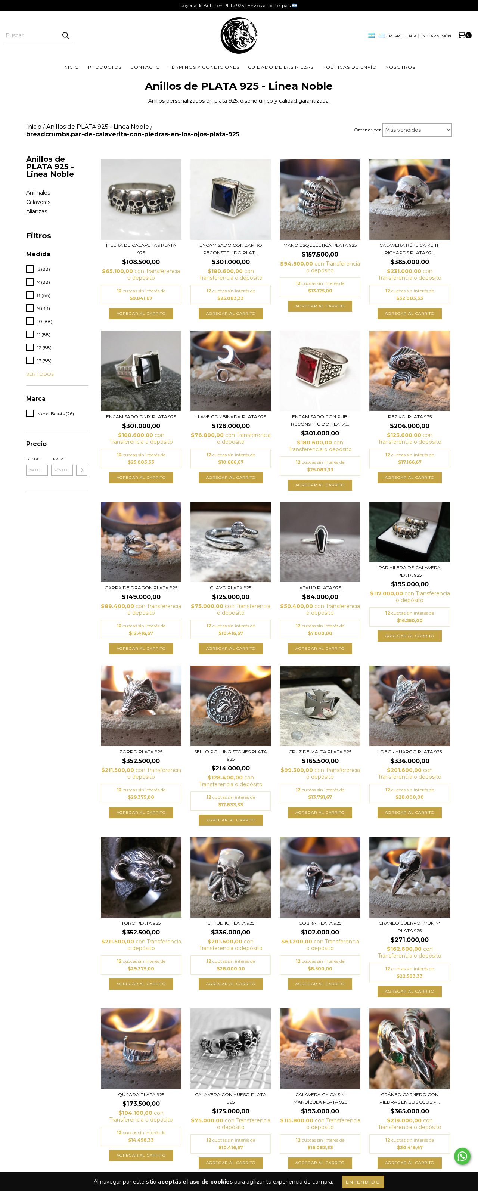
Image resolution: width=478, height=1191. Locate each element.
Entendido (363, 1182)
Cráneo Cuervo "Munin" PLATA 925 (410, 926)
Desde (33, 458)
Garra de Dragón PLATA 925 (141, 587)
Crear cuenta (401, 36)
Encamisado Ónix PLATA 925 (141, 416)
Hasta (57, 458)
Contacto (145, 67)
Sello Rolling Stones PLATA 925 (230, 755)
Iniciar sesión (436, 36)
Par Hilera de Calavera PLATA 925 (410, 571)
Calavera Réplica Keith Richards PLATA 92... (409, 248)
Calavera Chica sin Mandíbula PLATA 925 (320, 1098)
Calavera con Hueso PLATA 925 (230, 1098)
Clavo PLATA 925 (230, 587)
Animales (38, 192)
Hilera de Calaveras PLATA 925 (141, 248)
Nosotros (400, 67)
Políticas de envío (349, 67)
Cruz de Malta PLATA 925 (320, 751)
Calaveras (38, 202)
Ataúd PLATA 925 (320, 587)
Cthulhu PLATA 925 (230, 923)
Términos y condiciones (204, 67)
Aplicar (81, 470)
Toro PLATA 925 (141, 923)
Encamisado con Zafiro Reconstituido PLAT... (230, 248)
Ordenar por (367, 130)
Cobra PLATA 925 (320, 923)
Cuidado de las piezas (281, 67)
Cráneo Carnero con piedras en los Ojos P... (409, 1098)
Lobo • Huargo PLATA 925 (410, 751)
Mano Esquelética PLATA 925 (320, 245)
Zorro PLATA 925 (141, 751)
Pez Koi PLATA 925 (410, 416)
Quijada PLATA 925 (141, 1094)
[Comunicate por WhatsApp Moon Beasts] (462, 1156)
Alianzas (36, 211)
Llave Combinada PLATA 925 (230, 416)
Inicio (71, 67)
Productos (105, 67)
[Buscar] (65, 35)
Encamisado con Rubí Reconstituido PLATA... (320, 420)
